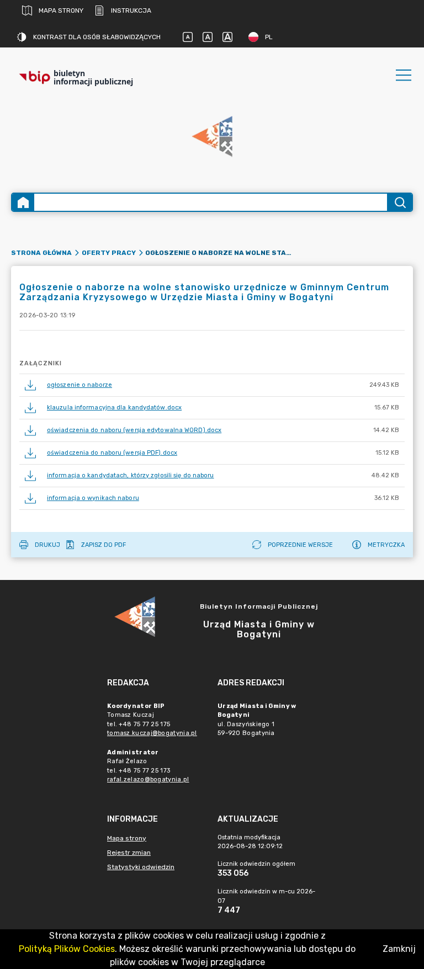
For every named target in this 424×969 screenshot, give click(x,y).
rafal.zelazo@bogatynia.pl (148, 779)
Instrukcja (131, 10)
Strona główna (41, 253)
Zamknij (399, 949)
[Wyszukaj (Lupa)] (399, 202)
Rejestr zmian (129, 852)
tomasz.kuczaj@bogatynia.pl (152, 733)
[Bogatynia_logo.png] (212, 137)
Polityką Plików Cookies (67, 949)
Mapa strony (61, 10)
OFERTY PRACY (109, 253)
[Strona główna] (23, 202)
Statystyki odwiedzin (140, 867)
